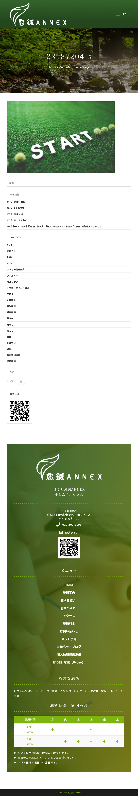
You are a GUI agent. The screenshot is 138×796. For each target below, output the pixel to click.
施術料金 (69, 623)
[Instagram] (21, 381)
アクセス (69, 615)
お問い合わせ (69, 631)
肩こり (10, 330)
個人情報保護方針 (69, 654)
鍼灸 (9, 349)
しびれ (10, 257)
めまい (10, 263)
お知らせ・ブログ (69, 646)
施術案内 (69, 592)
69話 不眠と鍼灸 (16, 202)
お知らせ (11, 251)
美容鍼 (10, 318)
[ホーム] (50, 67)
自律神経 (11, 343)
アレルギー (12, 276)
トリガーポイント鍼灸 (18, 288)
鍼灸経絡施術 (13, 355)
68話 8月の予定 (15, 208)
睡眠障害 (11, 312)
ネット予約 (69, 638)
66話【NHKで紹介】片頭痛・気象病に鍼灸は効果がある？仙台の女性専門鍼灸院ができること (54, 226)
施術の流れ (69, 608)
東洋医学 (11, 306)
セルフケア (12, 282)
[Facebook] (11, 381)
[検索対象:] (69, 183)
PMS (9, 245)
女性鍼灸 (11, 300)
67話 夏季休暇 (15, 214)
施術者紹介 (69, 600)
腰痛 (9, 337)
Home (69, 584)
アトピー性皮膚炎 (16, 269)
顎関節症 (11, 361)
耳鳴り (10, 324)
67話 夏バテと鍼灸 (17, 220)
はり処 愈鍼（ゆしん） (69, 662)
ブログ (10, 294)
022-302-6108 (71, 524)
